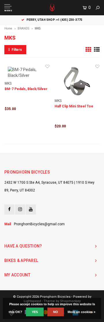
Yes (35, 312)
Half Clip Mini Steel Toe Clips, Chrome (74, 106)
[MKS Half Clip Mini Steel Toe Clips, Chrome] (77, 81)
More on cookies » (81, 312)
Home (8, 28)
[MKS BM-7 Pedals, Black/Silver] (27, 72)
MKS (37, 28)
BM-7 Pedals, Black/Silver (26, 89)
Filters (17, 50)
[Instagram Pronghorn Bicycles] (20, 209)
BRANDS (23, 28)
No (55, 312)
